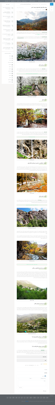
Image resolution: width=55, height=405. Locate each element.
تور (7, 397)
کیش (38, 397)
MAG (51, 4)
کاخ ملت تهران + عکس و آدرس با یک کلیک (32, 264)
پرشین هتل (27, 401)
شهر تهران (38, 34)
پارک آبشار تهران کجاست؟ (32, 136)
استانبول (35, 397)
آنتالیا (13, 397)
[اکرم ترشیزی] (46, 9)
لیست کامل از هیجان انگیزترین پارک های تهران (32, 205)
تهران (44, 397)
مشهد (47, 397)
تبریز (21, 397)
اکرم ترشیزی (44, 9)
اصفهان (31, 397)
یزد (24, 397)
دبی (41, 397)
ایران (10, 397)
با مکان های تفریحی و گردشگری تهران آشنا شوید (32, 73)
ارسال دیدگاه (20, 387)
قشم (16, 397)
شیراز (27, 397)
